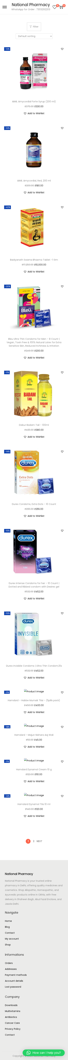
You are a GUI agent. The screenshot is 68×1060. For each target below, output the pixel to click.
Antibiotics (11, 1017)
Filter (35, 26)
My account (12, 938)
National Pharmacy (31, 4)
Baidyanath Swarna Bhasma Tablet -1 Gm (34, 259)
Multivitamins (12, 1011)
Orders (9, 963)
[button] (62, 49)
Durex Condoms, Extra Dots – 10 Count (34, 504)
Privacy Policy (12, 1029)
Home (8, 921)
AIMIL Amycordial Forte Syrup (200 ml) (34, 101)
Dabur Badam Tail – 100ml (34, 425)
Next (39, 841)
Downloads (11, 1005)
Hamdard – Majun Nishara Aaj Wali (33, 735)
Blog (7, 927)
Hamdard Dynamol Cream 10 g (34, 769)
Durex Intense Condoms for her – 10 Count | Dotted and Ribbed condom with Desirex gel (34, 585)
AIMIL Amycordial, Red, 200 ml (34, 180)
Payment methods (16, 975)
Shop (8, 944)
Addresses (11, 969)
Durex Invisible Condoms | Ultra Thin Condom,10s (34, 665)
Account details (14, 981)
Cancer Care (12, 1023)
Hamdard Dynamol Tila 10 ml (33, 804)
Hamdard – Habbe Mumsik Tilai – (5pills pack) (34, 700)
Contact (10, 932)
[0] (55, 7)
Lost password (13, 986)
